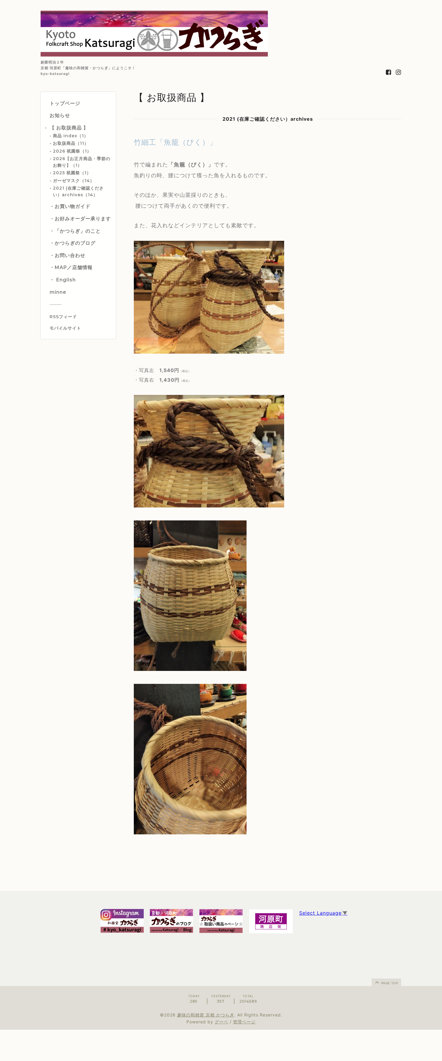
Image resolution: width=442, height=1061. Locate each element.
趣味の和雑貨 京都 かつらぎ (205, 1014)
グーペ (221, 1021)
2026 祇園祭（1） (72, 151)
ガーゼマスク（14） (73, 180)
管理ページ (244, 1021)
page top (389, 983)
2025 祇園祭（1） (72, 172)
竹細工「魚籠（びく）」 (175, 142)
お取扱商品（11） (71, 143)
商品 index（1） (70, 135)
